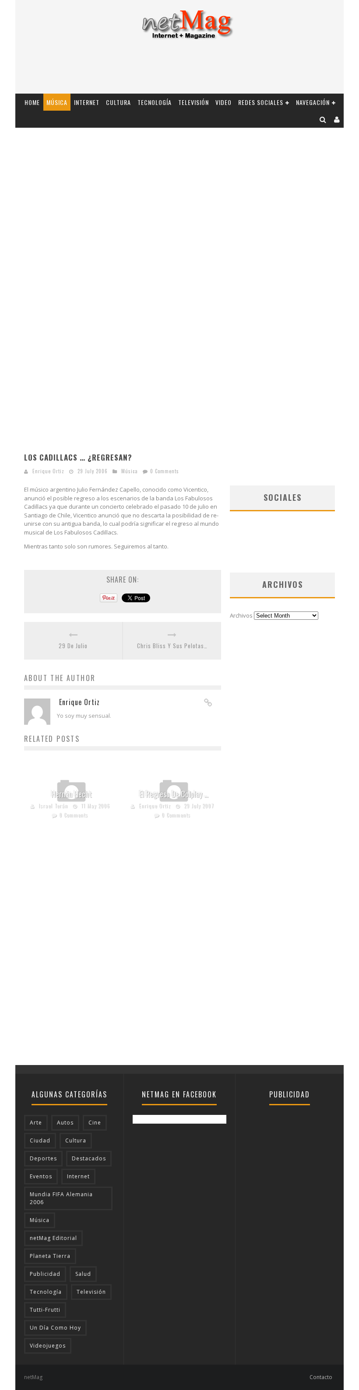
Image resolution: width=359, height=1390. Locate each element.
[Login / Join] (337, 119)
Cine (94, 1122)
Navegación (313, 102)
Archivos (241, 615)
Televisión (193, 102)
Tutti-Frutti (45, 1309)
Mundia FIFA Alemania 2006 (61, 1198)
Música (56, 102)
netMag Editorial (53, 1238)
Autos (65, 1122)
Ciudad (40, 1140)
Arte (36, 1122)
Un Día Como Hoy (55, 1327)
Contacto (321, 1377)
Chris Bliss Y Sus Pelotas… (172, 646)
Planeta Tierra (50, 1256)
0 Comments (164, 471)
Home (32, 102)
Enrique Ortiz (48, 471)
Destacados (89, 1158)
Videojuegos (48, 1345)
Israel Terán (53, 805)
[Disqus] (122, 953)
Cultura (118, 102)
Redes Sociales (260, 102)
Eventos (41, 1176)
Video (223, 102)
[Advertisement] (179, 69)
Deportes (43, 1158)
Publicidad (45, 1274)
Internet (86, 102)
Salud (83, 1274)
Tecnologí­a (154, 102)
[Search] (323, 119)
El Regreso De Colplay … (173, 794)
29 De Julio (73, 646)
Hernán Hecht (71, 794)
